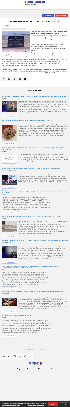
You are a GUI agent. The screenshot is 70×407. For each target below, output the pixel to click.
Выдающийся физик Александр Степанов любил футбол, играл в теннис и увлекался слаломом (35, 96)
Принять (52, 404)
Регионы (30, 369)
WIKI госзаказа (42, 369)
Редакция (20, 369)
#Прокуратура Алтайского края (18, 28)
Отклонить (63, 404)
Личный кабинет (48, 15)
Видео (54, 12)
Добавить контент (62, 15)
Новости (46, 12)
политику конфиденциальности (36, 405)
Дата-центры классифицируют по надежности (17, 315)
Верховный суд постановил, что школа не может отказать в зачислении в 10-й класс (31, 216)
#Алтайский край (6, 28)
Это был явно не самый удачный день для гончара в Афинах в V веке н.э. (27, 120)
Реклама (54, 369)
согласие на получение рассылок (32, 403)
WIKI (60, 12)
